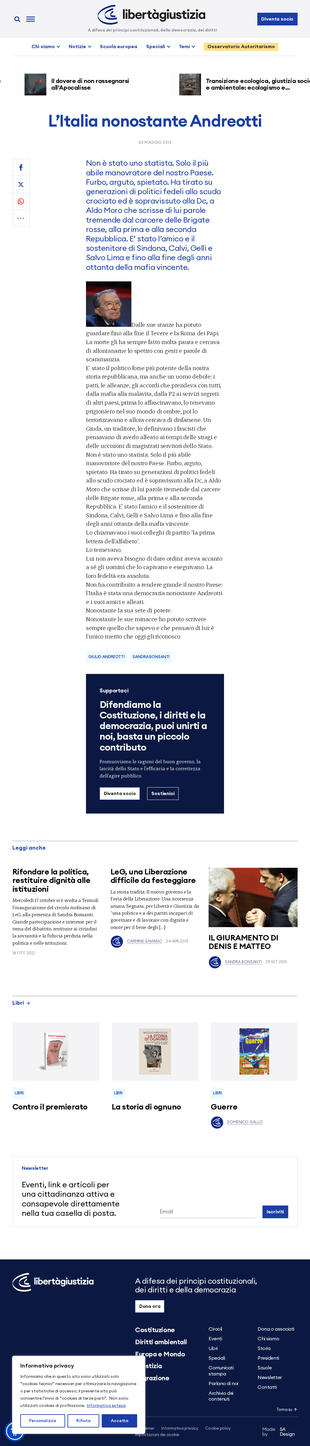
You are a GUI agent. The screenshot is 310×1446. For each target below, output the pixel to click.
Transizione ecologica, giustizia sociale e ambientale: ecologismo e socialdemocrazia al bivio (246, 88)
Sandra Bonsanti (243, 962)
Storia (264, 1348)
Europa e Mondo (160, 1354)
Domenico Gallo (244, 1122)
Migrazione (152, 1378)
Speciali (155, 46)
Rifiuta (83, 1421)
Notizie (77, 46)
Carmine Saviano (144, 942)
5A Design (278, 1432)
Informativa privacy (179, 1429)
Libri (18, 1003)
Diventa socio (277, 19)
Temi (184, 46)
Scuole (265, 1367)
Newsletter (270, 1377)
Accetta (119, 1421)
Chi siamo (43, 46)
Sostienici (162, 793)
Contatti (267, 1387)
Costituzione (155, 1330)
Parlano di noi (223, 1383)
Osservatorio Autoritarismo (241, 46)
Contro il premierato (49, 1107)
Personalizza (42, 1421)
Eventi (215, 1338)
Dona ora (149, 1306)
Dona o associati (276, 1329)
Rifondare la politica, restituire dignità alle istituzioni (51, 880)
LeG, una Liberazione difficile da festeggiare (153, 876)
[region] (78, 1395)
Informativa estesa (106, 1406)
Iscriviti (275, 1211)
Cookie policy (218, 1429)
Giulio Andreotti (106, 657)
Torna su (284, 1410)
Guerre (224, 1107)
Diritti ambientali (161, 1342)
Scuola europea (118, 46)
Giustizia (148, 1366)
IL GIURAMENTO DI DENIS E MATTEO (244, 942)
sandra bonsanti (151, 657)
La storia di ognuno (146, 1107)
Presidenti (268, 1358)
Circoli (215, 1329)
